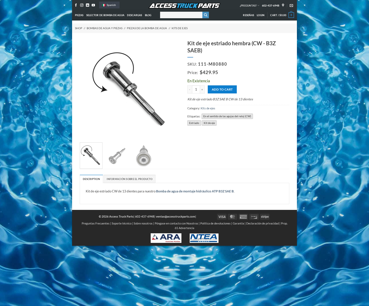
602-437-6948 (270, 5)
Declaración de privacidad (262, 223)
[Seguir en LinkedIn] (87, 5)
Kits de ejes (180, 28)
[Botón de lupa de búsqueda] (205, 15)
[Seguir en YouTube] (93, 5)
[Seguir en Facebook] (76, 5)
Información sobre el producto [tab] (129, 179)
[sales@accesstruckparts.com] (292, 6)
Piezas (79, 15)
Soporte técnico (121, 223)
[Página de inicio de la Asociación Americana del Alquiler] (166, 237)
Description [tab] (91, 179)
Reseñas (248, 15)
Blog (148, 15)
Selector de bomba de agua (105, 15)
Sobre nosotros (143, 223)
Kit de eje (209, 123)
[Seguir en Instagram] (81, 5)
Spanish (111, 5)
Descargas (134, 15)
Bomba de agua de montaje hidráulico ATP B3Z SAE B (195, 191)
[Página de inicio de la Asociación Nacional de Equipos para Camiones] (204, 237)
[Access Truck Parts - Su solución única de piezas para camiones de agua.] (184, 6)
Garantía (238, 223)
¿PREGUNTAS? (248, 5)
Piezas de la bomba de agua (147, 28)
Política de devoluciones (215, 223)
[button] (260, 15)
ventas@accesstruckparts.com (175, 216)
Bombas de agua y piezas (104, 28)
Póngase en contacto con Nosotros (176, 223)
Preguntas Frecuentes (96, 223)
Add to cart (222, 89)
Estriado (194, 123)
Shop (78, 28)
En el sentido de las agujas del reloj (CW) (227, 116)
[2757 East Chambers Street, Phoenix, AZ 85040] (283, 6)
